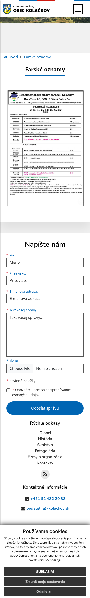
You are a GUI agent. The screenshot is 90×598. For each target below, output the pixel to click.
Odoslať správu (45, 408)
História (45, 438)
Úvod (12, 57)
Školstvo (45, 445)
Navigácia (14, 9)
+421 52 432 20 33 (48, 498)
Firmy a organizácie (45, 457)
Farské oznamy (37, 57)
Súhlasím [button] (45, 572)
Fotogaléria (45, 451)
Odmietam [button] (45, 591)
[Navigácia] (78, 9)
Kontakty (45, 463)
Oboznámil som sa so (41, 392)
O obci (45, 432)
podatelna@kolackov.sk (47, 508)
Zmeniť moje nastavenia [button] (45, 581)
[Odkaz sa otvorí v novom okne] (45, 474)
